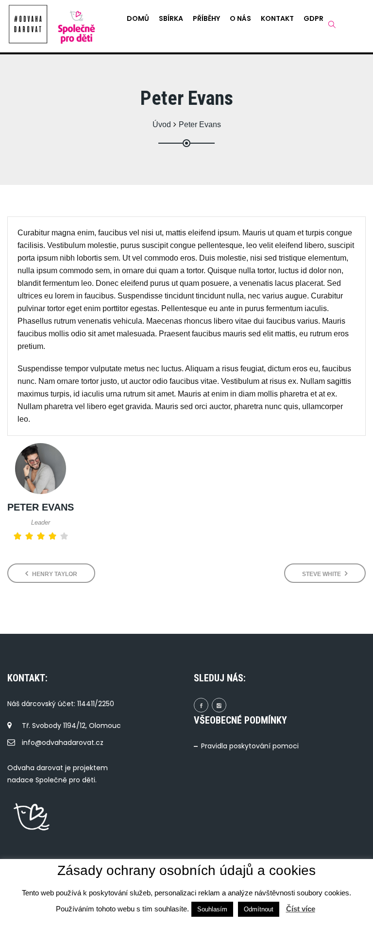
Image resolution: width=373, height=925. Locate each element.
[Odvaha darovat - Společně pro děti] (28, 24)
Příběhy (206, 18)
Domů (138, 18)
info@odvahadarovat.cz (62, 742)
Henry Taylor (54, 574)
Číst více (300, 909)
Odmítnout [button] (258, 909)
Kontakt (277, 18)
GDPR (313, 18)
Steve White (322, 574)
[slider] (41, 536)
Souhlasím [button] (212, 909)
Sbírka (171, 18)
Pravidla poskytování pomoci (250, 746)
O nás (240, 18)
